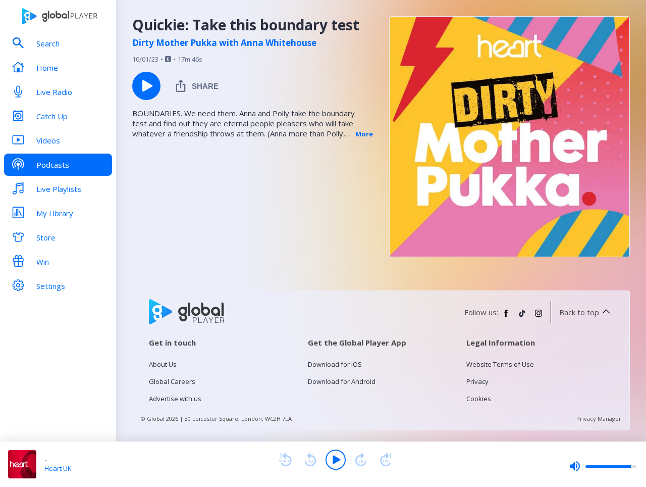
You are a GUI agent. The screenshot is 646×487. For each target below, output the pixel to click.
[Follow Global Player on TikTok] (522, 317)
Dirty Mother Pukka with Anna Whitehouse (224, 42)
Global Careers (172, 381)
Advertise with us (175, 398)
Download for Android (341, 381)
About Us (163, 364)
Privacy (477, 381)
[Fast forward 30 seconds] (361, 460)
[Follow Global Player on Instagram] (538, 317)
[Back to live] (386, 460)
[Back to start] (285, 460)
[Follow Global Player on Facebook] (506, 317)
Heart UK (58, 468)
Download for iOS (335, 364)
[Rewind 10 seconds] (310, 460)
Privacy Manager (598, 418)
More (364, 133)
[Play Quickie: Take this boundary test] (146, 86)
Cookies (478, 398)
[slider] (602, 466)
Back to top (579, 312)
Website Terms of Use (500, 364)
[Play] (336, 460)
